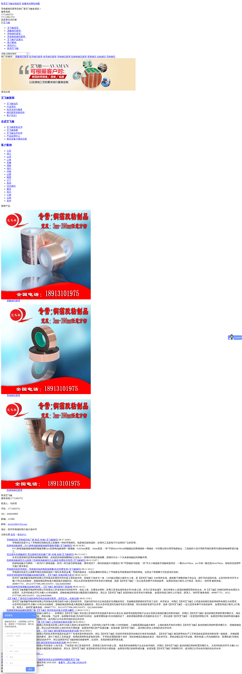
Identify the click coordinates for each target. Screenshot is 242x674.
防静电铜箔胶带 (79, 56)
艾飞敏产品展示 (15, 39)
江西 (9, 195)
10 (38, 653)
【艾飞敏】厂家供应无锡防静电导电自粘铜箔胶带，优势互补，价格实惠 (42, 598)
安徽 (9, 162)
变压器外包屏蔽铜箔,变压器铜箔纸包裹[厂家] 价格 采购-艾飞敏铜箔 (40, 554)
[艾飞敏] (5, 22)
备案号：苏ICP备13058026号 (72, 662)
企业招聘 (54, 659)
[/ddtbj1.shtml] (46, 393)
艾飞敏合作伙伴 (14, 133)
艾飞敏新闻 (7, 97)
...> (41, 653)
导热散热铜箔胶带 (16, 36)
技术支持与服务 (14, 109)
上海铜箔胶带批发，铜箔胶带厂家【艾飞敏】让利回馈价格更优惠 (39, 622)
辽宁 (9, 180)
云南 (9, 198)
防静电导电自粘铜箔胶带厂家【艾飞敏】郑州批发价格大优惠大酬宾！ (41, 610)
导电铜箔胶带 (14, 33)
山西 (9, 174)
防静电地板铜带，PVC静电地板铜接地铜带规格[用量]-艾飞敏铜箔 (39, 545)
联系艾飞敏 (6, 3)
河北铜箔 (11, 186)
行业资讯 (11, 106)
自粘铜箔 (101, 56)
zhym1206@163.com (17, 524)
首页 (13, 534)
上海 (9, 159)
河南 (9, 171)
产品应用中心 (13, 136)
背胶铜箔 (91, 56)
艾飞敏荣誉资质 (42, 659)
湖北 (9, 168)
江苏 (9, 151)
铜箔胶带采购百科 (16, 112)
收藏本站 (26, 3)
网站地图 (35, 3)
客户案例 (11, 42)
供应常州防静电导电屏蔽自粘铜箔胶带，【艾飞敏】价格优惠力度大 (40, 575)
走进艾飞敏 (7, 121)
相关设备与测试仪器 (17, 139)
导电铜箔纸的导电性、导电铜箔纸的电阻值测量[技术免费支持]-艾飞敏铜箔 (44, 569)
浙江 (9, 154)
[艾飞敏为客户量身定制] (68, 90)
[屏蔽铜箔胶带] (46, 298)
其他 (9, 183)
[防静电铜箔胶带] (46, 488)
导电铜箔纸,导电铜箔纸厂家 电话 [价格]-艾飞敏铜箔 (32, 540)
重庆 (9, 189)
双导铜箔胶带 (36, 56)
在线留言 (16, 3)
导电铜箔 (110, 56)
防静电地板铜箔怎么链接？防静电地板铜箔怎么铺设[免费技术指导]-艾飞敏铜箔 (46, 560)
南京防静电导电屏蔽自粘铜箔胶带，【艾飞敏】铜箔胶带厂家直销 (39, 587)
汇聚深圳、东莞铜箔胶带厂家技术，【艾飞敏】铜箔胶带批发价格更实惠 (42, 631)
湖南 (9, 165)
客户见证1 (12, 115)
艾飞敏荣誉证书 (14, 127)
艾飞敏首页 (12, 28)
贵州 (9, 201)
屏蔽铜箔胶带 (14, 31)
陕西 (9, 177)
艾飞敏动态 (12, 103)
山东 (9, 156)
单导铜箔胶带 (50, 56)
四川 (9, 192)
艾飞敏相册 (12, 130)
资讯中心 (11, 45)
